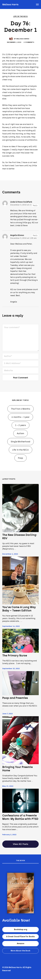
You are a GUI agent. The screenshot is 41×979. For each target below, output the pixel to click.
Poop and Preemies (15, 697)
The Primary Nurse (14, 655)
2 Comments (29, 42)
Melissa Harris (10, 4)
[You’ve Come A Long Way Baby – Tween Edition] (20, 580)
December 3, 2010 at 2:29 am (23, 205)
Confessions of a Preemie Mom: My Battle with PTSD (20, 817)
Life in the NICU (20, 16)
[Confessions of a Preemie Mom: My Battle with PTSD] (20, 801)
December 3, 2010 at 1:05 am (23, 238)
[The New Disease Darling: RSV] (20, 508)
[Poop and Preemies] (20, 683)
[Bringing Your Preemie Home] (20, 740)
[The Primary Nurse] (20, 641)
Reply (35, 205)
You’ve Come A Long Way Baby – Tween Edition (19, 608)
